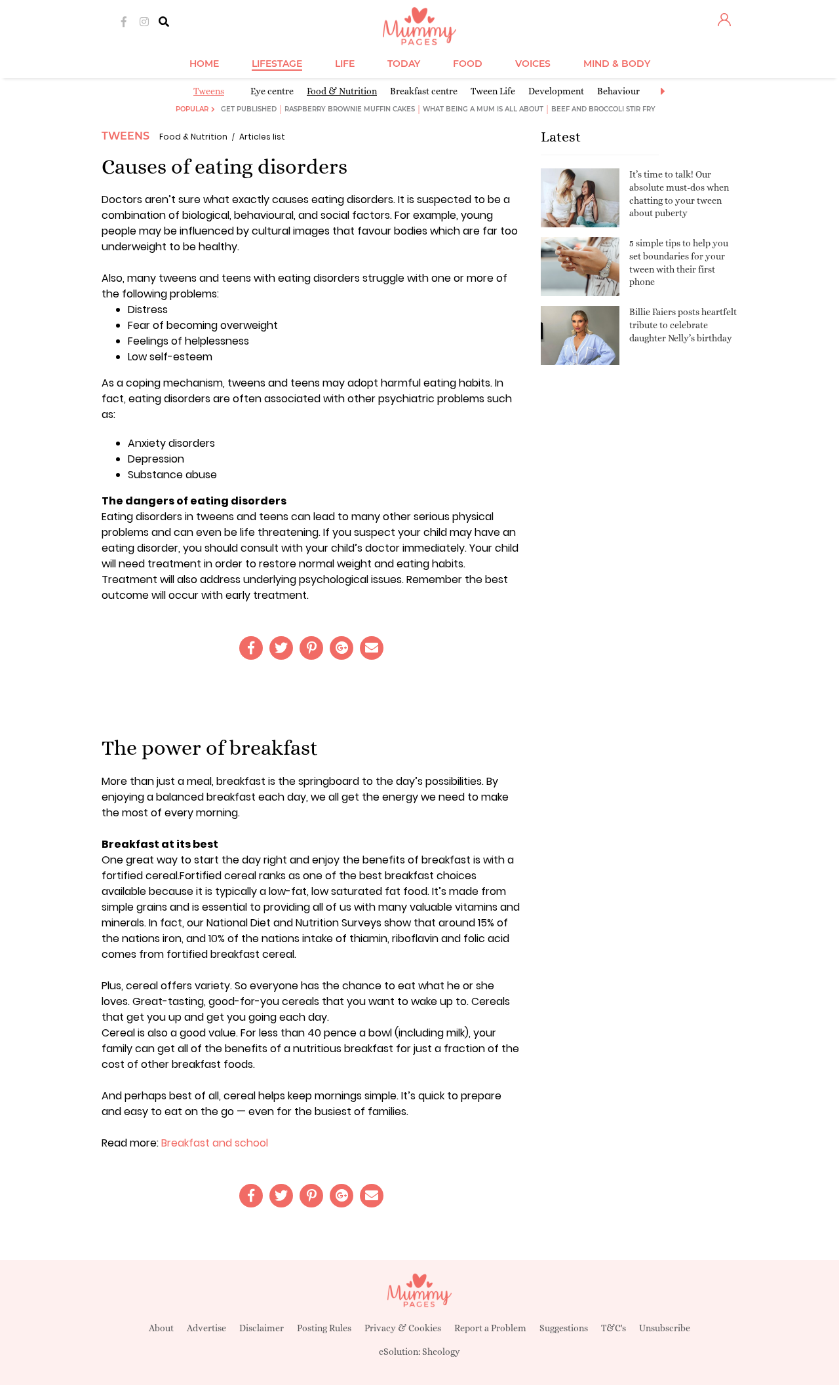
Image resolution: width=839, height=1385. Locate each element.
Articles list (262, 136)
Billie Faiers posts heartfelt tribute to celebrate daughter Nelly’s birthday (683, 325)
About (161, 1328)
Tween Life (493, 91)
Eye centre (272, 91)
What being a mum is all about (483, 109)
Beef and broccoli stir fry (603, 109)
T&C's (613, 1328)
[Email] (371, 648)
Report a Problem (490, 1328)
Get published (249, 109)
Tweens (208, 91)
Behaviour (618, 91)
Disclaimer (261, 1328)
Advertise (206, 1328)
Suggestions (563, 1328)
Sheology (441, 1351)
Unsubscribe (664, 1328)
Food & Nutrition (342, 91)
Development (556, 91)
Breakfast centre (424, 91)
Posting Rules (324, 1328)
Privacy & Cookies (402, 1328)
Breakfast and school (214, 1142)
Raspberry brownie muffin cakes (349, 109)
